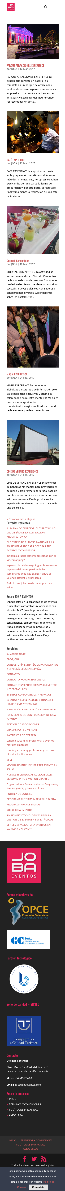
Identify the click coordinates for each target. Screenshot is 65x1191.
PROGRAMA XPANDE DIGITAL (23, 804)
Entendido (38, 1187)
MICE (9, 759)
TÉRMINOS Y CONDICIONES (25, 1104)
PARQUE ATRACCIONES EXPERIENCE (25, 65)
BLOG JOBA (13, 659)
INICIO (12, 1099)
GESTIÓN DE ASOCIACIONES (23, 724)
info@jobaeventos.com (28, 1084)
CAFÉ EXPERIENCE (16, 160)
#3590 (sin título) (16, 653)
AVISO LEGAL (16, 1115)
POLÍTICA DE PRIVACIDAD (23, 1109)
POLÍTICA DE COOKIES (19, 793)
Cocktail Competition (18, 261)
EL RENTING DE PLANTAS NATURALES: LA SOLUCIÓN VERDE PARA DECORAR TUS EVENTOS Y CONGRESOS (30, 546)
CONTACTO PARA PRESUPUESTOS (26, 679)
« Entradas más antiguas (21, 519)
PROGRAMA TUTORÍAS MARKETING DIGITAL (32, 799)
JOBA (14, 69)
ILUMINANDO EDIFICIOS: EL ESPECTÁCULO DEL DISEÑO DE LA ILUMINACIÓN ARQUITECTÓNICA (31, 532)
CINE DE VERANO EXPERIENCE (22, 471)
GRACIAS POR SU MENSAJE (22, 729)
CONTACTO (13, 674)
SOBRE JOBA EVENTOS (19, 810)
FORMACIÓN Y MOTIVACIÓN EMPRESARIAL (31, 709)
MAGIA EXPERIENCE (17, 374)
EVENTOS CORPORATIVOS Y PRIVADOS (29, 694)
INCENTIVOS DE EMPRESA (22, 735)
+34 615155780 (23, 1078)
